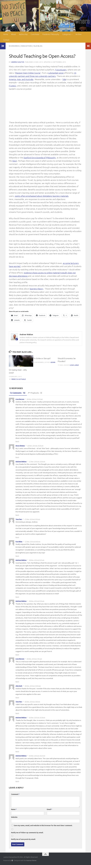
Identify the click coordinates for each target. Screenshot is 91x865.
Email (49, 809)
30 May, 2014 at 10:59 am (33, 686)
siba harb (19, 686)
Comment (15, 794)
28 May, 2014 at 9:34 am (36, 601)
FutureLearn (60, 70)
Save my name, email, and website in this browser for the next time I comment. (43, 825)
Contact (6, 40)
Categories (66, 34)
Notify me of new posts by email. (23, 839)
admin (52, 362)
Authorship (23, 34)
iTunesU (12, 86)
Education (26, 46)
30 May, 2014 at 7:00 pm (32, 701)
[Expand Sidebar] (3, 46)
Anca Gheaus (20, 445)
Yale (64, 79)
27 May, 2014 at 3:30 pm (32, 519)
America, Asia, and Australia (21, 79)
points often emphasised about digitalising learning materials (41, 196)
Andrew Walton (17, 62)
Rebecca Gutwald (19, 379)
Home (5, 34)
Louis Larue (74, 365)
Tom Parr (19, 519)
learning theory (36, 289)
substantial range (56, 73)
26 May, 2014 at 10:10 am (35, 399)
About (13, 34)
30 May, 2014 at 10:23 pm (37, 755)
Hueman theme (31, 860)
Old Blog (37, 46)
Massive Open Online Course (27, 73)
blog (14, 161)
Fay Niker (19, 541)
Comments (18, 393)
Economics (14, 46)
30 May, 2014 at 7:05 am (34, 659)
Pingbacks (36, 393)
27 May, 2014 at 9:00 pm (32, 541)
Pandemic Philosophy (50, 34)
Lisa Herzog (20, 399)
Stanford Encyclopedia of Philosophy (40, 158)
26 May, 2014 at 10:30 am (35, 445)
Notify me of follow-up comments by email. (27, 832)
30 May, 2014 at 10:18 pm (37, 717)
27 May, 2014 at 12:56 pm (37, 461)
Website (14, 817)
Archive (78, 34)
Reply (17, 441)
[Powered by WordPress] (12, 860)
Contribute (35, 34)
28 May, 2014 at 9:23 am (36, 560)
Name (14, 809)
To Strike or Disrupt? (42, 358)
